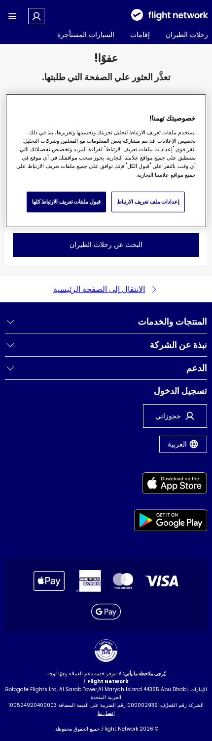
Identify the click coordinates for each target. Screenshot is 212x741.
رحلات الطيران (187, 35)
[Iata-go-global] (106, 650)
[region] (106, 161)
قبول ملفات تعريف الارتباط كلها (66, 202)
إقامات (140, 35)
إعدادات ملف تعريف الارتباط (148, 202)
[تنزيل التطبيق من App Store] (171, 484)
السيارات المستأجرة (85, 35)
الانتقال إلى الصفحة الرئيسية (99, 289)
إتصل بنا (106, 713)
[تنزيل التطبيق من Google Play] (171, 522)
